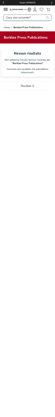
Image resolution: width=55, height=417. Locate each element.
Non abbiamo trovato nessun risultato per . (27, 61)
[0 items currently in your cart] (48, 9)
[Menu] (6, 10)
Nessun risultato (27, 53)
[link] (29, 9)
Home (7, 27)
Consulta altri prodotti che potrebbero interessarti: (27, 71)
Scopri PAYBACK (28, 2)
